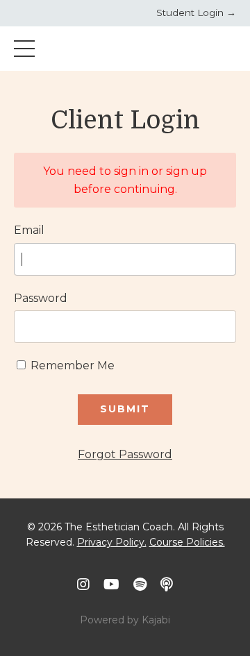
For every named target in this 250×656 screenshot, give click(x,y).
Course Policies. (187, 542)
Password (40, 298)
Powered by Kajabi (125, 620)
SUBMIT (125, 409)
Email (29, 230)
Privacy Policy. (112, 542)
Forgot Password (125, 454)
